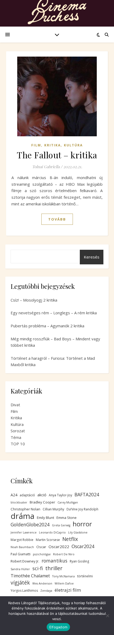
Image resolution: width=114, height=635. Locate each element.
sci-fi (37, 568)
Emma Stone (66, 517)
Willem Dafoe (64, 583)
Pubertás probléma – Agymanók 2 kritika (47, 325)
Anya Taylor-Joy (60, 495)
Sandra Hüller (20, 569)
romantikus (54, 560)
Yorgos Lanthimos (24, 590)
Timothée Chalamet (30, 576)
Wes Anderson (42, 583)
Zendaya (46, 590)
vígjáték (20, 582)
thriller (54, 568)
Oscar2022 (59, 546)
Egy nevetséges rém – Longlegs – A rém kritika (54, 312)
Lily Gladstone (77, 532)
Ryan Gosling (79, 561)
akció (41, 494)
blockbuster (19, 502)
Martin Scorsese (48, 539)
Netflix (70, 539)
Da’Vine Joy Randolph (82, 509)
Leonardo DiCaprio (52, 532)
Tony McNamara (63, 576)
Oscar (41, 546)
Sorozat (18, 430)
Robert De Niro (63, 554)
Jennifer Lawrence (24, 532)
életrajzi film (68, 590)
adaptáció (27, 495)
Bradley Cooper (42, 502)
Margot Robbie (22, 539)
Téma (16, 437)
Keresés (91, 257)
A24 (14, 494)
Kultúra (73, 145)
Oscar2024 (83, 546)
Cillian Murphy (53, 509)
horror (82, 524)
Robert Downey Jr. (25, 561)
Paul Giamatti (20, 554)
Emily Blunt (45, 517)
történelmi (85, 576)
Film (36, 145)
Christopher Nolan (25, 509)
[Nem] (107, 615)
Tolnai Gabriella (46, 166)
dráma (22, 516)
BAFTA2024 (86, 494)
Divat (15, 404)
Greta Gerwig (61, 525)
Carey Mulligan (68, 502)
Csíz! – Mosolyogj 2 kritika (34, 300)
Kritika (52, 145)
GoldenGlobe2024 (30, 524)
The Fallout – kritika (57, 154)
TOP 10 (18, 443)
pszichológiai (42, 554)
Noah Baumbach (22, 547)
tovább (57, 219)
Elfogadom (58, 627)
